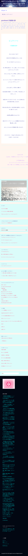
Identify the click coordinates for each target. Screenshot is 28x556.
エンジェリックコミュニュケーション (8, 257)
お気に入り (3, 329)
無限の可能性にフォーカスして (8, 468)
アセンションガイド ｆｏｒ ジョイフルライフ (9, 214)
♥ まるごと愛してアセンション (6, 363)
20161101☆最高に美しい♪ (7, 514)
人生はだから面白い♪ (5, 300)
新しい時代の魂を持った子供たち (7, 254)
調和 (19, 28)
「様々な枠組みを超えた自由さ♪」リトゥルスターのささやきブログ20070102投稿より (9, 414)
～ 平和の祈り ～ (4, 340)
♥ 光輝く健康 (3, 349)
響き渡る (23, 28)
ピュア (6, 23)
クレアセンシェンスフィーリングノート (8, 237)
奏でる (10, 25)
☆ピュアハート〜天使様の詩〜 (6, 222)
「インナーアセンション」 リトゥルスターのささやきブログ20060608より (8, 449)
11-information (5, 520)
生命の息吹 (3, 26)
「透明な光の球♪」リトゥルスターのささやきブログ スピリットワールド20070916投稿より (9, 423)
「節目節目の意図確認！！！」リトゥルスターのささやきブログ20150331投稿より (8, 397)
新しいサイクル (20, 25)
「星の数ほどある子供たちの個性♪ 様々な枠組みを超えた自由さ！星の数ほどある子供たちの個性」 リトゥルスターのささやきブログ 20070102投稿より (9, 443)
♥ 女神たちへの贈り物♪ (5, 355)
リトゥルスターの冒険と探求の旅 (7, 211)
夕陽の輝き (3, 288)
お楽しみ (2, 326)
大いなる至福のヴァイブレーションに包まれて (9, 297)
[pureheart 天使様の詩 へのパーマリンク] (1, 22)
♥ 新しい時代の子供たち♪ (5, 360)
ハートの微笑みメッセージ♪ (6, 310)
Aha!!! (2, 323)
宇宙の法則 (5, 518)
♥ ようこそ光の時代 (4, 352)
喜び (21, 23)
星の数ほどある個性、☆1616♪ (8, 512)
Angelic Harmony (8, 22)
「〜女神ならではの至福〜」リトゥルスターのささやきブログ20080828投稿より (8, 405)
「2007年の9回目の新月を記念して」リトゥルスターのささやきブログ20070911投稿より (8, 433)
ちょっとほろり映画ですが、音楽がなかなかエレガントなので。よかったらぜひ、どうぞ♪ (8, 530)
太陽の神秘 (5, 289)
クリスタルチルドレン (5, 251)
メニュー (3, 10)
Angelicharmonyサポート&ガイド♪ (7, 312)
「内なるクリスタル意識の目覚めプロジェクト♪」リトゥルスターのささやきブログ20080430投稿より (9, 409)
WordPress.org (5, 545)
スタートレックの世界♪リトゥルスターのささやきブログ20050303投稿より (9, 461)
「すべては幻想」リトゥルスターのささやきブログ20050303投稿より (8, 457)
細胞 (8, 26)
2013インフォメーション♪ (5, 318)
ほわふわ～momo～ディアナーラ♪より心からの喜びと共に (11, 321)
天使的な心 (5, 25)
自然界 (7, 28)
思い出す (14, 25)
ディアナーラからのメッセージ (6, 240)
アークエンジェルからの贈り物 (6, 293)
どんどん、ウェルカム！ (7, 516)
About (2, 299)
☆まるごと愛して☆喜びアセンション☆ (9, 275)
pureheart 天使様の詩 (8, 20)
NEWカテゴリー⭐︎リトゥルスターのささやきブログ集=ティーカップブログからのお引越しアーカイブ (9, 465)
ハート (22, 22)
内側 (19, 23)
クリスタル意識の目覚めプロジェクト (8, 315)
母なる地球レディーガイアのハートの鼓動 (8, 295)
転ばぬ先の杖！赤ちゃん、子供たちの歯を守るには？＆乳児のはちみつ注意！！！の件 (8, 510)
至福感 (11, 28)
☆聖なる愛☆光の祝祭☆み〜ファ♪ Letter (8, 272)
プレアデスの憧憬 (4, 208)
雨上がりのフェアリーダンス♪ (6, 291)
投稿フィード (5, 542)
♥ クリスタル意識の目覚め (5, 357)
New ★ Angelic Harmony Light (6, 302)
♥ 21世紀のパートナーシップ (6, 366)
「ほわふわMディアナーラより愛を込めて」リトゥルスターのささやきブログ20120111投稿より (8, 401)
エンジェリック (17, 22)
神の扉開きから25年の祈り (7, 476)
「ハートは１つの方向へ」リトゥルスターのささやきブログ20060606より (8, 453)
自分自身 (17, 26)
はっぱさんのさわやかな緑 (6, 286)
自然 (4, 28)
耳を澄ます (12, 26)
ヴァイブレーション (13, 23)
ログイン (4, 540)
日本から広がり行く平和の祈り (6, 338)
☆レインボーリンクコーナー (6, 265)
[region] (14, 190)
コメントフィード (6, 543)
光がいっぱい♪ (3, 284)
